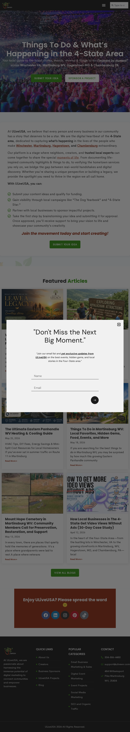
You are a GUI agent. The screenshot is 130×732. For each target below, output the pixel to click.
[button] (119, 324)
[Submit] (95, 400)
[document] (65, 366)
